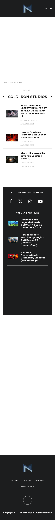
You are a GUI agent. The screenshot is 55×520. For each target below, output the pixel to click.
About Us (14, 480)
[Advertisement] (27, 48)
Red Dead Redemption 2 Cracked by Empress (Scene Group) (33, 256)
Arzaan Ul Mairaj (28, 120)
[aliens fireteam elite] (12, 113)
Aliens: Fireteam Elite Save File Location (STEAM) (33, 156)
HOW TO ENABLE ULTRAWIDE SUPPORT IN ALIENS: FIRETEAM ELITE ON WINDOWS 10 (34, 110)
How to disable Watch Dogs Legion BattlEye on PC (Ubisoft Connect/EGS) (32, 240)
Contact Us (26, 480)
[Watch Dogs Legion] (13, 240)
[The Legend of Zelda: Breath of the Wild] (13, 224)
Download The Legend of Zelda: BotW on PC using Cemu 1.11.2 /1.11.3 (31, 223)
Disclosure (39, 480)
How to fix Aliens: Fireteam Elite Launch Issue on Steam (33, 135)
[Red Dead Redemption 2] (13, 256)
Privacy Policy (27, 486)
